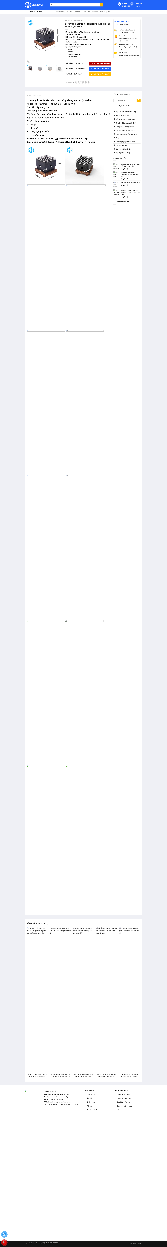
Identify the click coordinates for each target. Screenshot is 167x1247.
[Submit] (101, 4)
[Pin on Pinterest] (85, 82)
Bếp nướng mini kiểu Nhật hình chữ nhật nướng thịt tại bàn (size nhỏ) (83, 1075)
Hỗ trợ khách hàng (98, 11)
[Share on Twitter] (79, 82)
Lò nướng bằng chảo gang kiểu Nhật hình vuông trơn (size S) (60, 1075)
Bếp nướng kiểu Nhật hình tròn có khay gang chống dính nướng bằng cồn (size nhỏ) (37, 1075)
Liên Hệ (110, 11)
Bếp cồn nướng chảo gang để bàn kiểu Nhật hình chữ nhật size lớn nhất (106, 1075)
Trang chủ (59, 11)
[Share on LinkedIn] (88, 82)
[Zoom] (29, 61)
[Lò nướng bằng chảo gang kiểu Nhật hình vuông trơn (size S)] (60, 999)
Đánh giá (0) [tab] (37, 95)
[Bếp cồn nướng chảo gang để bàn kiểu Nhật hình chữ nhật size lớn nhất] (106, 999)
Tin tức (77, 11)
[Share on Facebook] (76, 82)
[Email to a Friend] (82, 82)
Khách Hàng (86, 11)
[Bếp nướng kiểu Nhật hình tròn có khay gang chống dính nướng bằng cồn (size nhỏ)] (37, 999)
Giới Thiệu (69, 11)
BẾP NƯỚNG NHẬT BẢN (80, 21)
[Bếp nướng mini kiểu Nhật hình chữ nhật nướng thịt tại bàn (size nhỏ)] (83, 999)
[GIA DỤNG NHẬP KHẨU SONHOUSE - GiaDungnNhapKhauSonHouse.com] (36, 5)
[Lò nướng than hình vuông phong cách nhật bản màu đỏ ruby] (130, 999)
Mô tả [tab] (29, 95)
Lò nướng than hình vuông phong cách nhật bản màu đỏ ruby (130, 1075)
